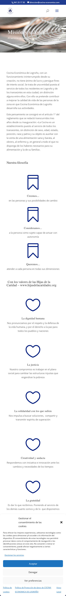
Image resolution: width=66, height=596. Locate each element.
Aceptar (33, 563)
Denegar (33, 572)
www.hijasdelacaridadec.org (38, 285)
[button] (61, 522)
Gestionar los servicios (14, 555)
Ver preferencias (33, 580)
